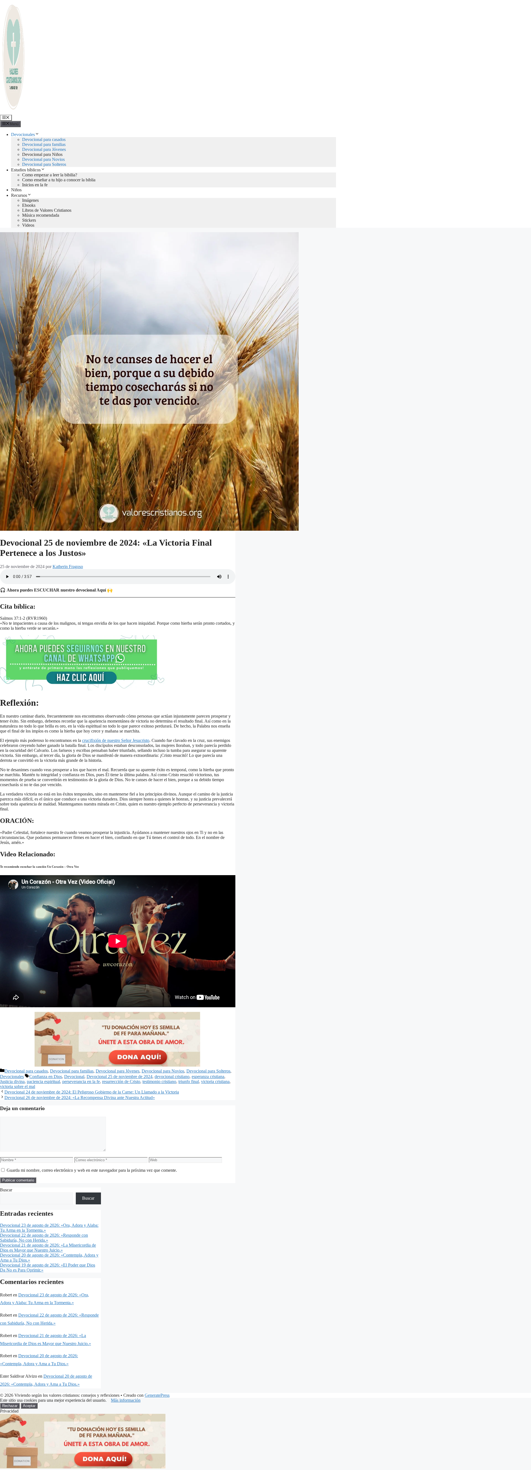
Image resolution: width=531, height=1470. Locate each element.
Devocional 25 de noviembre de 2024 (119, 1076)
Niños (16, 189)
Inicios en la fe (35, 184)
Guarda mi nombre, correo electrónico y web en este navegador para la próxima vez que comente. (92, 1170)
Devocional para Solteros (44, 164)
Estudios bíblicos (26, 170)
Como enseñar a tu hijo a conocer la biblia (58, 179)
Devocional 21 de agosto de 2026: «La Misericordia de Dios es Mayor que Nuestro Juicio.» (48, 1247)
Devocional (74, 1076)
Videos (28, 225)
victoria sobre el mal (17, 1086)
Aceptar (29, 1406)
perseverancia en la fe (81, 1081)
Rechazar (9, 1406)
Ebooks (28, 205)
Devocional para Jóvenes (44, 149)
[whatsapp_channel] (83, 689)
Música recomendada (40, 215)
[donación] (118, 1065)
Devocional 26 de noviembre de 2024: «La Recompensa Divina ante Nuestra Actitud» (79, 1097)
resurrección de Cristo (121, 1081)
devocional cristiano (172, 1076)
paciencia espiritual (43, 1081)
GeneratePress (157, 1395)
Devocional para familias (44, 144)
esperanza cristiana (208, 1076)
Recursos (19, 195)
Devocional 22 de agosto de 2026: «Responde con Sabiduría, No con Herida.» (44, 1238)
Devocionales (23, 134)
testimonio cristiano (159, 1081)
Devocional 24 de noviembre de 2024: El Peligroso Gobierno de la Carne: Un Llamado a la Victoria (91, 1092)
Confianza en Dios (45, 1076)
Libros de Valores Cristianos (46, 210)
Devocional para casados (44, 139)
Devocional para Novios (43, 159)
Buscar (6, 1189)
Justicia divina (12, 1081)
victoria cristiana (215, 1081)
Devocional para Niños (42, 154)
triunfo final (188, 1081)
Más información (125, 1400)
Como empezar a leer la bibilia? (49, 174)
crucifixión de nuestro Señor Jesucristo (115, 740)
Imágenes (30, 200)
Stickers (29, 220)
